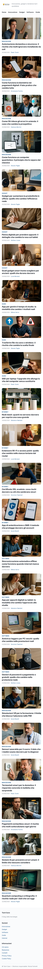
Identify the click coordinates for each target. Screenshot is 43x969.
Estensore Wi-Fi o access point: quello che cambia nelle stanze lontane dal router (20, 453)
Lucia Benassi (15, 276)
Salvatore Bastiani (16, 420)
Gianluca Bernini (16, 127)
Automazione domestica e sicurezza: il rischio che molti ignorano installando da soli (21, 47)
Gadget (22, 12)
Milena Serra (15, 312)
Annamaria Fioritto (17, 91)
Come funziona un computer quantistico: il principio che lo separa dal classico (21, 160)
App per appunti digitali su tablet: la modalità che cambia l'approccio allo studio (19, 602)
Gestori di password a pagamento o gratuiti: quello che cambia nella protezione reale (19, 677)
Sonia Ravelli (15, 531)
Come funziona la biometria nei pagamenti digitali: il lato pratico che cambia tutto (19, 85)
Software (30, 12)
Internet (5, 412)
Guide (38, 12)
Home (4, 12)
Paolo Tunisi (15, 52)
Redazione (5, 950)
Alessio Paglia (15, 165)
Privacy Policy (6, 956)
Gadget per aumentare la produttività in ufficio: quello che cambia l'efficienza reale (20, 198)
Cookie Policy (6, 958)
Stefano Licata (15, 240)
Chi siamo (5, 947)
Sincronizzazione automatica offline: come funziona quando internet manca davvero (20, 564)
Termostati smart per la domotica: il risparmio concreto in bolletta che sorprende (19, 788)
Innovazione (12, 12)
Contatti (4, 953)
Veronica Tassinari (17, 495)
